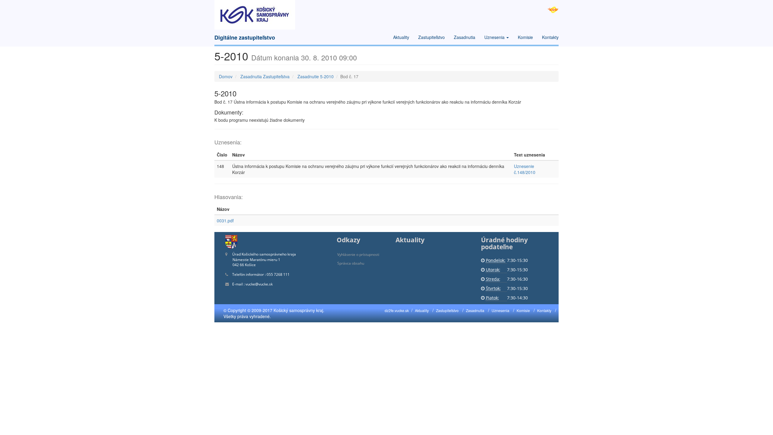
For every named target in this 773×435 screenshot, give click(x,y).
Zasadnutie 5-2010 (315, 76)
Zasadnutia (464, 37)
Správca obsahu (350, 263)
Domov (226, 76)
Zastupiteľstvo (431, 37)
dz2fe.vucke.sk (397, 310)
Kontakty (550, 37)
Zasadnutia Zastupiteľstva (265, 76)
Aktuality (401, 37)
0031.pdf (225, 221)
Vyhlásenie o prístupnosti (358, 254)
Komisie (525, 37)
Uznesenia (495, 37)
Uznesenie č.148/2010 (524, 169)
